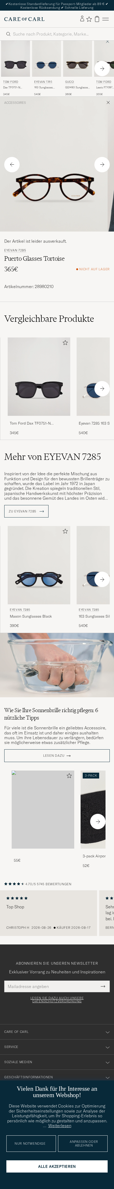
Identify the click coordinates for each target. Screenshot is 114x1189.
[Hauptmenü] (105, 19)
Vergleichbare (49, 318)
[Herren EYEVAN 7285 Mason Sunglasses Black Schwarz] (39, 565)
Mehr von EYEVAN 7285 (52, 456)
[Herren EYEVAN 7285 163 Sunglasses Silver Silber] (46, 59)
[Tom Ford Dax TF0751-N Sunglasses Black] (39, 419)
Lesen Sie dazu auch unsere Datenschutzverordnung (57, 999)
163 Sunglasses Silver (43, 87)
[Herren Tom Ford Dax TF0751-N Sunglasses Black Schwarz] (15, 59)
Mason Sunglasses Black (31, 616)
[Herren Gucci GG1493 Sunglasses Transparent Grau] (77, 59)
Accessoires (15, 103)
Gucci (69, 82)
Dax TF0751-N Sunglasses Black (13, 87)
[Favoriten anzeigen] (89, 19)
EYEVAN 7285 (43, 82)
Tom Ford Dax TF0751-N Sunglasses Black (30, 423)
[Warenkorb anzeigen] (97, 19)
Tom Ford (10, 82)
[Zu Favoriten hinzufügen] (64, 343)
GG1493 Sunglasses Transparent (77, 87)
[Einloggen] (82, 19)
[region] (57, 913)
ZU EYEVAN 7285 (23, 511)
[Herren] (43, 810)
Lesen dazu (53, 756)
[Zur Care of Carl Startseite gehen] (24, 19)
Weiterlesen (59, 1125)
